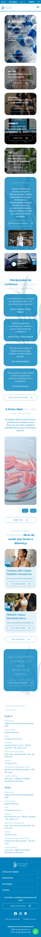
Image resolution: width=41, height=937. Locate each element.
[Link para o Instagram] (20, 913)
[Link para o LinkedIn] (25, 913)
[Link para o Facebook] (15, 913)
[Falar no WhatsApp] (35, 931)
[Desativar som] (34, 263)
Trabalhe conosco (29, 919)
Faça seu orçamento (12, 919)
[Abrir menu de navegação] (38, 7)
